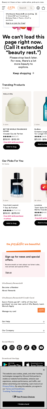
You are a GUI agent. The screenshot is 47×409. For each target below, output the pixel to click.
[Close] (44, 370)
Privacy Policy (8, 386)
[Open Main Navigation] (3, 8)
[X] (36, 14)
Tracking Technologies (12, 391)
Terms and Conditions (14, 389)
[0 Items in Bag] (43, 8)
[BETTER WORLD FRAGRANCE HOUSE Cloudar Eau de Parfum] (16, 117)
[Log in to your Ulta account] (38, 8)
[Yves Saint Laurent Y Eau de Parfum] (16, 193)
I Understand (23, 404)
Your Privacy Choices (26, 397)
